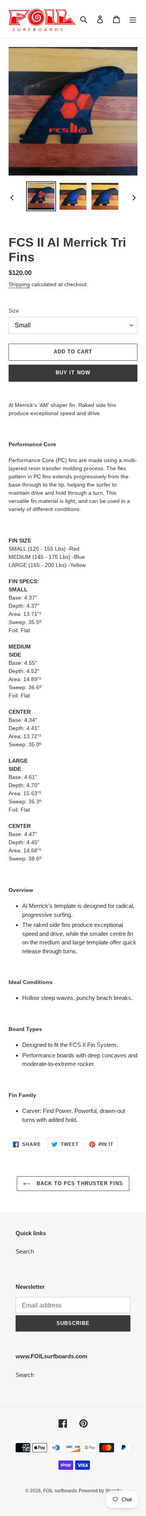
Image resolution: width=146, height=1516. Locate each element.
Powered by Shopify (100, 1490)
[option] (41, 196)
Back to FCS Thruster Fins (79, 1183)
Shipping (19, 284)
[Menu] (133, 19)
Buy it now (73, 373)
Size (14, 311)
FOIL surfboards (60, 1490)
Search (25, 1251)
